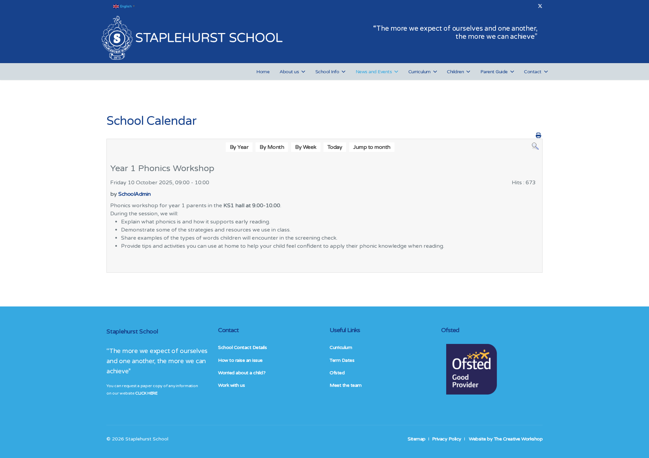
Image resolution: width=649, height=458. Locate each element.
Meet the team (346, 385)
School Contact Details (242, 347)
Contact (533, 72)
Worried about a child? (241, 373)
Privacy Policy (446, 439)
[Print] (538, 135)
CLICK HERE (146, 393)
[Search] (535, 146)
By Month (272, 147)
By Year (239, 147)
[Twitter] (540, 6)
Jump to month (371, 147)
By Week (305, 147)
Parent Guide (494, 72)
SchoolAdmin (134, 194)
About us (289, 72)
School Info (327, 72)
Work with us (231, 385)
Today (335, 147)
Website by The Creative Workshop (506, 439)
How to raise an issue (240, 360)
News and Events (374, 72)
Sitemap (417, 439)
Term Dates (342, 360)
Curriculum (419, 72)
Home (262, 72)
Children (455, 72)
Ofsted (337, 373)
